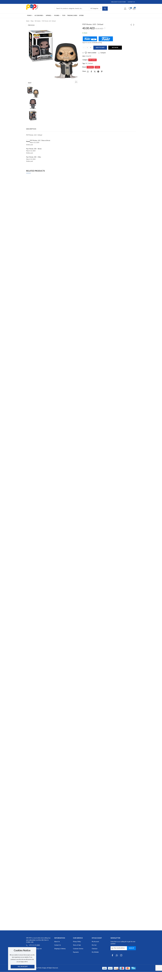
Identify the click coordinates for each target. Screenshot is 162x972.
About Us (57, 941)
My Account (95, 941)
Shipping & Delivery (60, 948)
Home (27, 21)
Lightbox (76, 82)
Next (29, 83)
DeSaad (90, 63)
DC (86, 63)
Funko (97, 67)
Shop (32, 21)
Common (90, 67)
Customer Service (78, 948)
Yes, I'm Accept (23, 966)
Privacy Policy (77, 941)
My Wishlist (95, 952)
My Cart (94, 945)
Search (105, 8)
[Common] (89, 39)
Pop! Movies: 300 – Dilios (33, 157)
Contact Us (57, 945)
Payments (76, 952)
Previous (31, 25)
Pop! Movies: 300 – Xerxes (34, 148)
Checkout (94, 948)
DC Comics (37, 21)
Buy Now (115, 47)
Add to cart (100, 47)
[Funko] (105, 39)
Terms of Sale (77, 945)
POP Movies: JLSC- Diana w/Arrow (40, 140)
